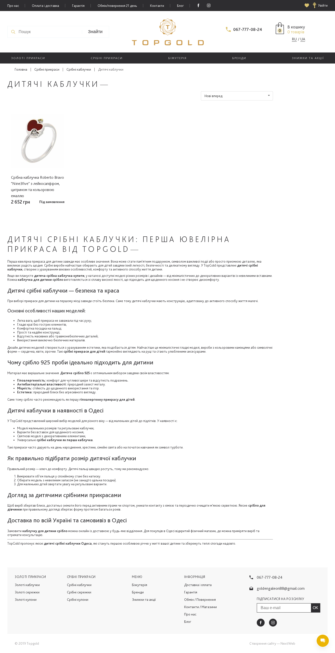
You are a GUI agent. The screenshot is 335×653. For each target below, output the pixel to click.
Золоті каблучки (27, 585)
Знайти (95, 31)
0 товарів (295, 31)
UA (302, 39)
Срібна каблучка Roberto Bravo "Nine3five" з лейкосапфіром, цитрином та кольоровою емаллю (37, 186)
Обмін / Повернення (200, 599)
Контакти (157, 6)
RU (294, 39)
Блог (180, 6)
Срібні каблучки (78, 69)
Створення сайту (262, 643)
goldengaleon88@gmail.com (281, 588)
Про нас (13, 6)
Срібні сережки (79, 592)
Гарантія (78, 6)
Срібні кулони (77, 599)
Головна (21, 69)
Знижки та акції (144, 599)
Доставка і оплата (198, 585)
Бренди (138, 592)
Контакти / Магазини (200, 607)
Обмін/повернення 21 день (117, 6)
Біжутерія (139, 585)
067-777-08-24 (247, 29)
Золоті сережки (27, 592)
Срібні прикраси (46, 69)
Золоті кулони (26, 599)
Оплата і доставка (45, 6)
